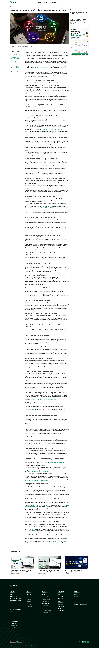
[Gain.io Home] (13, 585)
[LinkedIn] (83, 642)
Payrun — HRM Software (79, 602)
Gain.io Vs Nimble (13, 625)
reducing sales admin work (40, 67)
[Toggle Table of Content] (21, 53)
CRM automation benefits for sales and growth (51, 132)
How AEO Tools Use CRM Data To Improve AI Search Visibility (74, 571)
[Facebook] (85, 642)
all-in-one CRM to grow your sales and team (58, 462)
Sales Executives (46, 597)
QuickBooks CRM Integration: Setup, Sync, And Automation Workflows (79, 13)
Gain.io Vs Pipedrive (14, 632)
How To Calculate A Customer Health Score (79, 25)
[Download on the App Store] (13, 642)
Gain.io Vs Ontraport (14, 627)
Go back (13, 6)
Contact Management (14, 607)
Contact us (76, 596)
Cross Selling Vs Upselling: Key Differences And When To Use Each (79, 16)
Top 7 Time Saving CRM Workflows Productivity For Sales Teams (16, 58)
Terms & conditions (62, 608)
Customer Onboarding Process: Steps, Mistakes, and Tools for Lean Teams (78, 20)
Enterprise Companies (47, 612)
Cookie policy (61, 604)
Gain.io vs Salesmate (14, 636)
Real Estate (29, 599)
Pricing (11, 611)
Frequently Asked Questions (16, 71)
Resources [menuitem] (53, 2)
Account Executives (47, 599)
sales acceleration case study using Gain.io (34, 496)
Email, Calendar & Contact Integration (15, 601)
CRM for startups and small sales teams (41, 505)
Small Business (45, 607)
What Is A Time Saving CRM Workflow (16, 55)
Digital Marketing (30, 597)
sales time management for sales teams (38, 444)
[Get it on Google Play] (19, 642)
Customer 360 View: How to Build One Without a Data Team (78, 23)
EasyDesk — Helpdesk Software (80, 604)
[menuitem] (39, 2)
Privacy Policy (61, 606)
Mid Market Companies (47, 610)
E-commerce (29, 608)
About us (76, 594)
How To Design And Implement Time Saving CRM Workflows (16, 62)
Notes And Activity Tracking (15, 598)
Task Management (13, 596)
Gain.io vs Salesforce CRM (46, 207)
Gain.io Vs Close (13, 623)
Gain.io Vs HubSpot (13, 634)
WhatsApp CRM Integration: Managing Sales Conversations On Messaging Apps (49, 571)
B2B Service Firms (30, 609)
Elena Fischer (14, 46)
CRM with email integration (35, 521)
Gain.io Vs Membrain (14, 619)
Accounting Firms (30, 606)
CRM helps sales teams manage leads (51, 129)
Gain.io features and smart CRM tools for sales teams (37, 471)
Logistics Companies (31, 604)
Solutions (46, 2)
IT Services (29, 601)
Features (39, 2)
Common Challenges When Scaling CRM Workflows (16, 67)
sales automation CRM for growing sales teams (41, 399)
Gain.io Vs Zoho (13, 617)
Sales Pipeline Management (15, 609)
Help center (60, 598)
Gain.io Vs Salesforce (14, 621)
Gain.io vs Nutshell (13, 629)
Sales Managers (46, 596)
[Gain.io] (13, 2)
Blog (59, 594)
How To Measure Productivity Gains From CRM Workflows (16, 64)
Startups (44, 609)
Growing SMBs (45, 605)
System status (61, 610)
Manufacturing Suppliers (31, 603)
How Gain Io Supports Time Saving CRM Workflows (16, 70)
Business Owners (46, 601)
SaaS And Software (30, 596)
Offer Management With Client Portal (16, 604)
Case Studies (60, 596)
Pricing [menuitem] (60, 2)
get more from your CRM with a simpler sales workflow (36, 480)
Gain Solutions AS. (32, 645)
